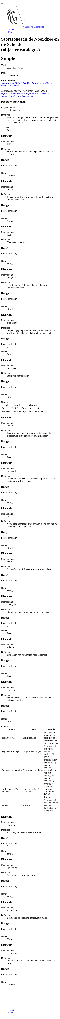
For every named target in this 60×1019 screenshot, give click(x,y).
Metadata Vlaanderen (34, 27)
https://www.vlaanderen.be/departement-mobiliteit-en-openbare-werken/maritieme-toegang (26, 94)
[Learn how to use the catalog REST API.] (7, 1015)
